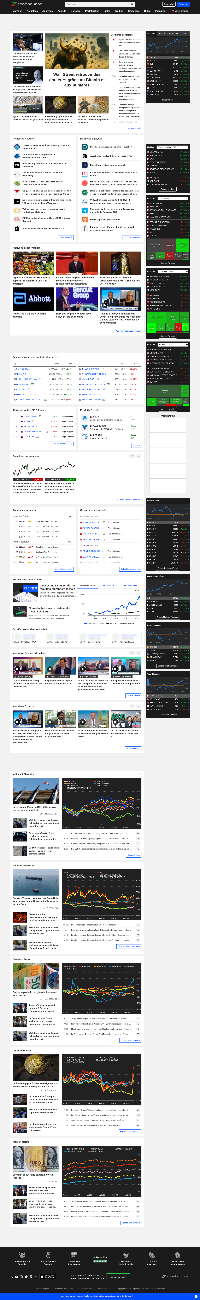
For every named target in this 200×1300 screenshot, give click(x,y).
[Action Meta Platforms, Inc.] (104, 389)
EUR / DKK (151, 543)
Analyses (47, 11)
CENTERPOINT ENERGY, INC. (162, 372)
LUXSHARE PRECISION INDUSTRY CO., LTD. (92, 557)
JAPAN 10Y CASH (157, 706)
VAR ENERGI (155, 309)
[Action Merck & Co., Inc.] (34, 394)
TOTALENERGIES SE (158, 185)
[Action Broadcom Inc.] (98, 394)
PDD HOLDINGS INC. (91, 551)
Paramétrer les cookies (63, 1289)
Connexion (169, 4)
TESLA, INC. (21, 374)
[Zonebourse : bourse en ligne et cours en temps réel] (26, 4)
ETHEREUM (155, 650)
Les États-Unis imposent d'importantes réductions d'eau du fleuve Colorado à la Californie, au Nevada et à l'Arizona (101, 849)
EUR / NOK (151, 539)
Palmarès (160, 11)
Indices (152, 33)
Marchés (17, 11)
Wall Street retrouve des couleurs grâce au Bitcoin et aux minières (97, 1120)
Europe (162, 33)
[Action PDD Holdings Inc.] (102, 551)
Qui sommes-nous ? (105, 1289)
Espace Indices (134, 855)
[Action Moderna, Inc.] (32, 384)
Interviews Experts (23, 706)
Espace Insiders (133, 695)
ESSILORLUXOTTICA (158, 162)
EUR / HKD (151, 556)
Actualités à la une (23, 138)
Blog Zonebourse (85, 1289)
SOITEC (153, 172)
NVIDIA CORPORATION (91, 400)
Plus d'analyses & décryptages (128, 331)
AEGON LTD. (155, 299)
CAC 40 (153, 57)
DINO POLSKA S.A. (157, 283)
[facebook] (27, 1277)
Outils (147, 11)
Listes (107, 11)
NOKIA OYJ (154, 181)
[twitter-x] (12, 1277)
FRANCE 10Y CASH (158, 696)
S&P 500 (153, 74)
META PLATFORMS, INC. (92, 389)
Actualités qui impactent (26, 456)
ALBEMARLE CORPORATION (162, 363)
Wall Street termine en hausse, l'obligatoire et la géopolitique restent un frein (101, 844)
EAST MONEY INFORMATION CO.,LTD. (92, 534)
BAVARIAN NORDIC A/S (159, 276)
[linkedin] (32, 1277)
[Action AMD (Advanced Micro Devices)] (110, 374)
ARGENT (151, 608)
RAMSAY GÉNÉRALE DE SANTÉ (163, 210)
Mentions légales (42, 1289)
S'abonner (183, 4)
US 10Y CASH (155, 699)
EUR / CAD (151, 546)
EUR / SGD (151, 560)
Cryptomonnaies (22, 1050)
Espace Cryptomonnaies (130, 1132)
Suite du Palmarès (167, 263)
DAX (151, 67)
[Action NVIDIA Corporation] (103, 399)
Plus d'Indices (167, 100)
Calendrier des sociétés (93, 510)
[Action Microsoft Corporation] (108, 384)
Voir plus (136, 445)
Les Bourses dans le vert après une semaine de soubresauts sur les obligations (101, 1115)
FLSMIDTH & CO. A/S (158, 287)
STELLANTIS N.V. (157, 156)
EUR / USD (151, 522)
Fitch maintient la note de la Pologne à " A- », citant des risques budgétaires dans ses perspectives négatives (101, 1024)
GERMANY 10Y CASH (159, 703)
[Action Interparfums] (39, 416)
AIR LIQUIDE (29, 426)
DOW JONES (155, 78)
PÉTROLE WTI (153, 602)
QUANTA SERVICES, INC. (160, 369)
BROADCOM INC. (89, 395)
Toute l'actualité (134, 128)
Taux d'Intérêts (21, 1142)
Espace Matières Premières (168, 617)
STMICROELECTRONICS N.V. (162, 169)
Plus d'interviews (133, 749)
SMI (151, 64)
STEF (152, 232)
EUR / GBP (151, 526)
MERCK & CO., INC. (24, 395)
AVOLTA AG (154, 295)
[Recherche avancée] (132, 4)
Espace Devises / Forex (130, 1040)
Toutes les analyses (132, 237)
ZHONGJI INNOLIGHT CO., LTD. (92, 522)
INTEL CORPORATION (91, 369)
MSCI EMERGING (157, 91)
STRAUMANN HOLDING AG (161, 306)
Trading (119, 11)
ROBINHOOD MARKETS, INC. (162, 350)
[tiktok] (37, 1277)
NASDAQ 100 (155, 81)
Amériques (173, 33)
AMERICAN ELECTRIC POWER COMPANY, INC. (164, 375)
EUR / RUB (151, 532)
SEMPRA (153, 382)
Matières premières (23, 865)
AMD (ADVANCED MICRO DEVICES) (95, 374)
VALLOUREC (155, 229)
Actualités (32, 11)
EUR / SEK (151, 536)
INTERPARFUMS (30, 416)
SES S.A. (153, 236)
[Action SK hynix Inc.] (30, 369)
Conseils (76, 11)
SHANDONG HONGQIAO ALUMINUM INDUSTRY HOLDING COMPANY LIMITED (92, 540)
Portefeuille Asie (130, 586)
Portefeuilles (92, 11)
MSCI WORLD (155, 95)
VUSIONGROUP (156, 203)
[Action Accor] (32, 421)
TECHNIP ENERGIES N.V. (34, 432)
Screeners (134, 11)
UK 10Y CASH (155, 709)
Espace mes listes (168, 189)
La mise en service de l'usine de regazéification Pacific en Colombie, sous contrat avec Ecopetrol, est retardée (101, 935)
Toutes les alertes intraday (61, 444)
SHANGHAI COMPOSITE (160, 84)
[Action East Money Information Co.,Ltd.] (103, 533)
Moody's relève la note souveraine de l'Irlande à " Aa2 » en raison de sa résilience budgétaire (101, 1029)
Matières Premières (155, 577)
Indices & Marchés (23, 774)
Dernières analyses (91, 138)
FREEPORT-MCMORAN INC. (161, 360)
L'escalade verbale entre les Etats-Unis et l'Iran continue (93, 925)
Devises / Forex (21, 959)
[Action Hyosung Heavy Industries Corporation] (45, 399)
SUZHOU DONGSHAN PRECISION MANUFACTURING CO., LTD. (92, 528)
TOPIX (152, 88)
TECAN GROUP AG (157, 302)
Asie (184, 33)
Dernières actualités (122, 35)
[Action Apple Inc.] (28, 389)
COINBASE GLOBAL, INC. (160, 356)
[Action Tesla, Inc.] (28, 374)
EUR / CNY (151, 553)
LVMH (152, 159)
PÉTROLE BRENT (154, 605)
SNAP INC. (154, 166)
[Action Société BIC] (37, 436)
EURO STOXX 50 (157, 71)
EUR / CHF (151, 529)
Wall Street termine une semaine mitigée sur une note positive (95, 1125)
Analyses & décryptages (27, 248)
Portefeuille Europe (88, 586)
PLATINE (150, 612)
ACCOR (27, 421)
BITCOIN (153, 647)
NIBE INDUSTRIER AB (159, 280)
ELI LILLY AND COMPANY (26, 379)
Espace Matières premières (129, 946)
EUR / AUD (151, 549)
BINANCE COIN (156, 657)
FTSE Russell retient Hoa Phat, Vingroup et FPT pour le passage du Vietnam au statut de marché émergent (101, 834)
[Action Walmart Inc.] (97, 379)
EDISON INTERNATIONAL (160, 379)
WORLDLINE (155, 207)
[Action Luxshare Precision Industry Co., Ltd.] (103, 557)
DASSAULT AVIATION (158, 226)
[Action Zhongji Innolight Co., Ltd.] (103, 522)
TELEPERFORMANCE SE (160, 217)
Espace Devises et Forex (168, 568)
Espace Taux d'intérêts (131, 1223)
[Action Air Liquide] (36, 426)
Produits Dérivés (90, 410)
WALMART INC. (88, 379)
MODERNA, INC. (23, 384)
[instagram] (22, 1277)
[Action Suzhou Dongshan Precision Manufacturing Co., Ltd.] (103, 528)
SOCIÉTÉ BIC (29, 437)
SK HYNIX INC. (22, 369)
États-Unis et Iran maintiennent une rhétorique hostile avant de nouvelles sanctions (101, 930)
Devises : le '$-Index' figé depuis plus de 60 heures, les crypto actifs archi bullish (101, 839)
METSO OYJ (155, 290)
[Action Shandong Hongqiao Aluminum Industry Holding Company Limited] (103, 539)
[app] (47, 1277)
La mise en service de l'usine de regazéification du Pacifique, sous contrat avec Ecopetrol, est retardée (101, 940)
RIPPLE (153, 661)
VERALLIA (154, 214)
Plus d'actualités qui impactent (128, 500)
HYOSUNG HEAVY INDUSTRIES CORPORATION (29, 400)
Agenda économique (25, 510)
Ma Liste (150, 147)
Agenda (61, 11)
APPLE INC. (21, 389)
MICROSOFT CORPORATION (94, 384)
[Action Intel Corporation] (102, 369)
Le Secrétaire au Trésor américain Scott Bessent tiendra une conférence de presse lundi (101, 1034)
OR (148, 598)
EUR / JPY (151, 563)
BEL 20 (152, 61)
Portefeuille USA (109, 586)
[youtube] (17, 1277)
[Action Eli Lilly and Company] (39, 379)
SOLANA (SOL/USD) (158, 654)
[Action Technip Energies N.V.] (46, 431)
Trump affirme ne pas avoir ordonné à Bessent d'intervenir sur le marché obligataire (101, 1019)
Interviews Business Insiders (29, 653)
